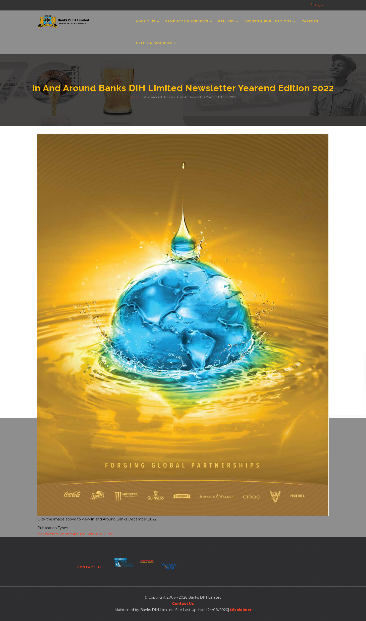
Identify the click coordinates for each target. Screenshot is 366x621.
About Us (146, 21)
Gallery (227, 21)
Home (133, 97)
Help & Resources (154, 43)
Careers (310, 21)
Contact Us (89, 567)
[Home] (63, 20)
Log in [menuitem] (319, 5)
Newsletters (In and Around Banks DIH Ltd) (75, 534)
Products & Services (187, 21)
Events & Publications (268, 21)
